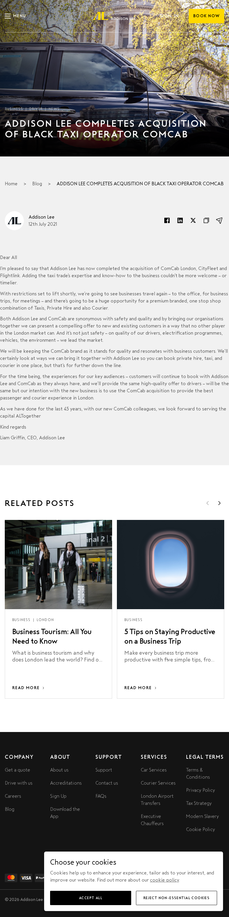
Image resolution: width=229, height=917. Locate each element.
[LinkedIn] (180, 221)
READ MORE (26, 688)
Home (11, 183)
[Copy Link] (206, 221)
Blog (37, 183)
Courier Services (158, 783)
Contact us (106, 783)
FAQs (100, 796)
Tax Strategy (199, 803)
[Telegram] (219, 221)
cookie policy (164, 879)
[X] (193, 221)
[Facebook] (167, 221)
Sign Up (58, 796)
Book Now (206, 16)
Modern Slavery (202, 816)
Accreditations (66, 783)
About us (59, 769)
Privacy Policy (200, 790)
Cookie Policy (200, 829)
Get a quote (17, 769)
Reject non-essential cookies (176, 898)
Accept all (90, 898)
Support (103, 769)
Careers (13, 796)
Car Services (154, 769)
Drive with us (19, 783)
